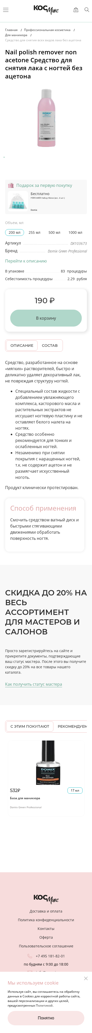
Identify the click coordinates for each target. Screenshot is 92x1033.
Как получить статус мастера (33, 684)
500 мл (54, 232)
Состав (49, 345)
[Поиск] (87, 10)
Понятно (46, 1018)
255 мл (34, 232)
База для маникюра (25, 798)
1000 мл (75, 232)
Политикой (44, 1005)
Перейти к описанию (26, 261)
